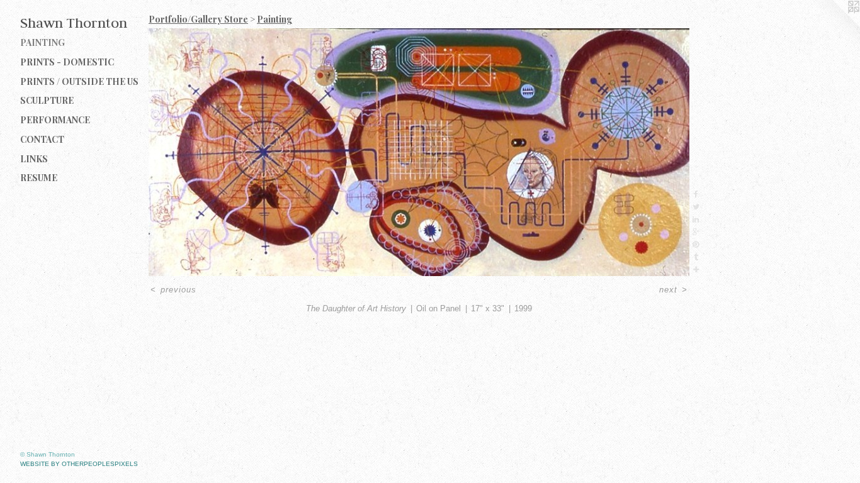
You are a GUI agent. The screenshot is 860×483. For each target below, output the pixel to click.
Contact (42, 139)
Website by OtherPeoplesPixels (79, 463)
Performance (55, 120)
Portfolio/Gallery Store (198, 19)
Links (34, 159)
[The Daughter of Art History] (419, 152)
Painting (42, 42)
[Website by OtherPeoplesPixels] (835, 25)
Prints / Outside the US (79, 81)
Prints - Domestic (67, 62)
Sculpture (47, 100)
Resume (38, 178)
